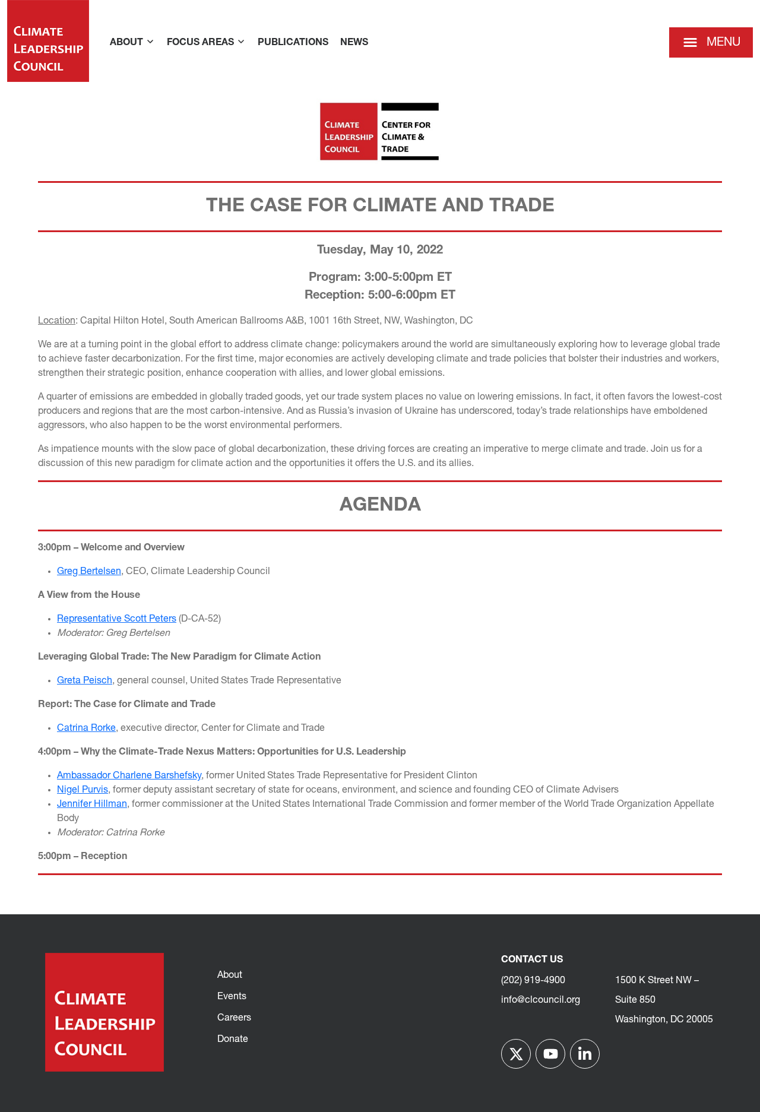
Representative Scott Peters (116, 619)
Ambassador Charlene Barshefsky (129, 776)
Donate (232, 1039)
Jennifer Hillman (92, 804)
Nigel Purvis (82, 790)
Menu (723, 43)
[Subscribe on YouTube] (550, 1054)
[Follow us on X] (516, 1054)
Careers (234, 1018)
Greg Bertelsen (89, 571)
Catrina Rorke (86, 728)
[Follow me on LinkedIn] (585, 1054)
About (229, 975)
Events (231, 997)
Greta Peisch (84, 681)
